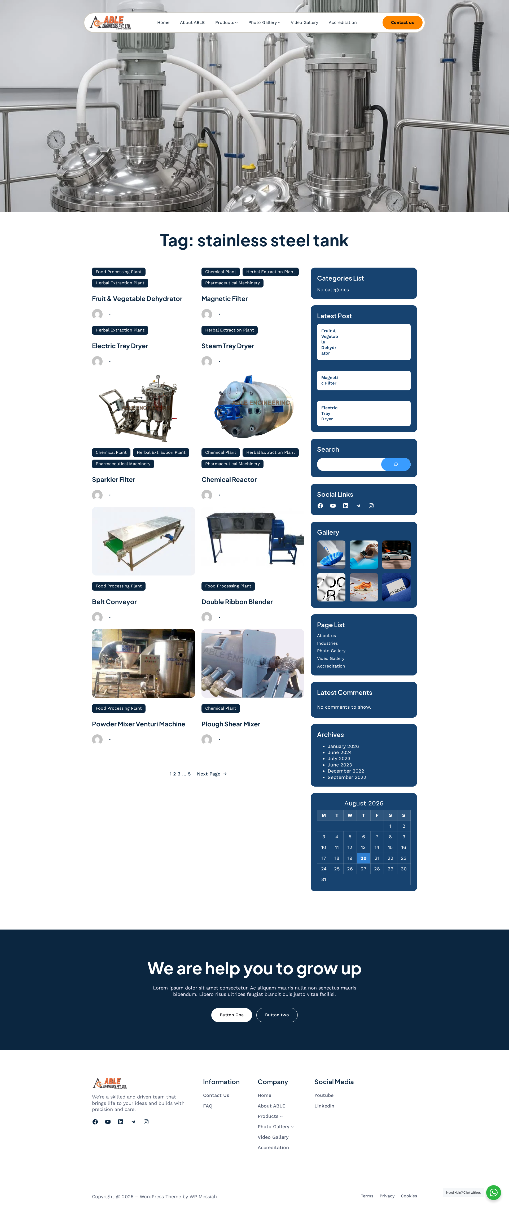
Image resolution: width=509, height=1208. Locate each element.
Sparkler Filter (113, 479)
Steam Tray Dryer (227, 346)
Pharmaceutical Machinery (232, 282)
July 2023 (339, 758)
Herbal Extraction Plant (120, 282)
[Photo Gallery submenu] (279, 22)
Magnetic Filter (224, 298)
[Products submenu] (236, 22)
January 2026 (343, 746)
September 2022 (347, 777)
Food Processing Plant (119, 271)
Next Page (212, 774)
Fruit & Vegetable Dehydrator (137, 298)
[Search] (396, 464)
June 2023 (340, 764)
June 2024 (340, 752)
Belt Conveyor (114, 601)
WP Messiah (203, 1196)
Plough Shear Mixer (230, 724)
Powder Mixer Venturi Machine (138, 724)
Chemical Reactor (229, 479)
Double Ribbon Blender (237, 601)
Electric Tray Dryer (120, 346)
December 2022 (346, 771)
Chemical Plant (220, 271)
